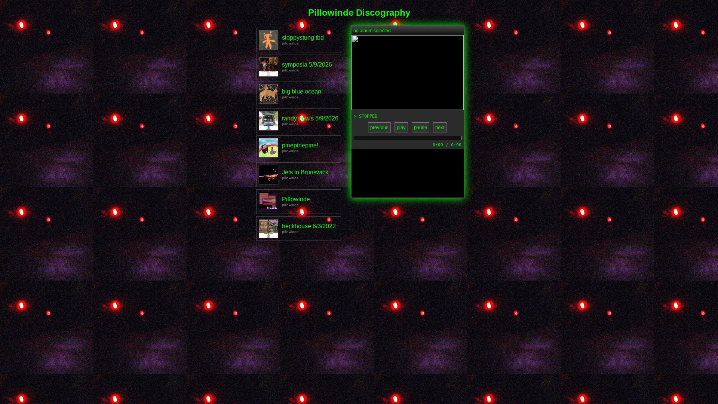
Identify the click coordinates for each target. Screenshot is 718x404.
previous (379, 127)
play (401, 127)
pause (420, 127)
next (440, 127)
